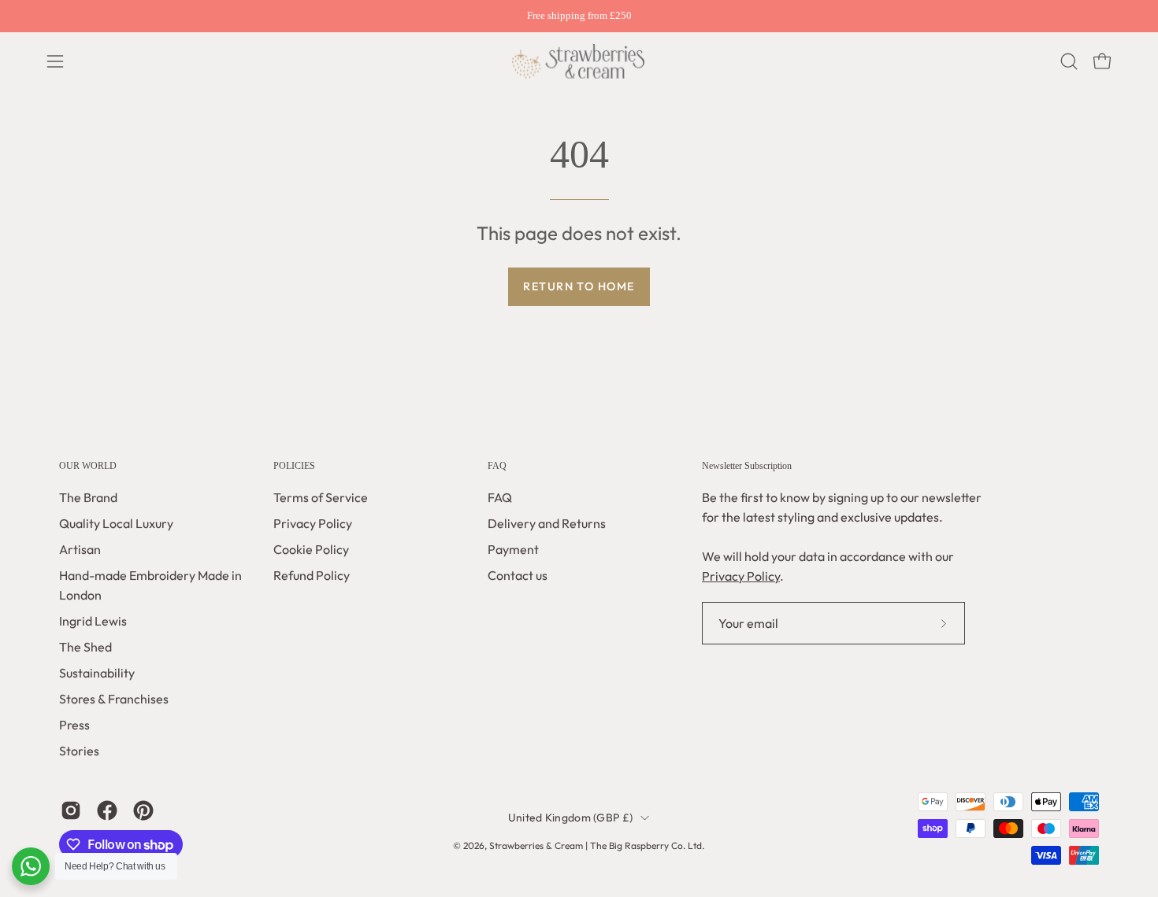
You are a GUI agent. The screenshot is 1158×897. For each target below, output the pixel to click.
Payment (513, 549)
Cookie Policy (311, 549)
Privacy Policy (312, 523)
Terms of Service (320, 497)
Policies (294, 465)
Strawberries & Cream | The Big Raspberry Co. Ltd (595, 845)
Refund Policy (311, 575)
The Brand (88, 497)
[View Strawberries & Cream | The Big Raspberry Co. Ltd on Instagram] (71, 810)
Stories (79, 751)
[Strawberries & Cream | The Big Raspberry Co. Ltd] (579, 61)
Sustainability (97, 673)
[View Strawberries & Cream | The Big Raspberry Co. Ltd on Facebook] (107, 810)
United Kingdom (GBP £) (570, 817)
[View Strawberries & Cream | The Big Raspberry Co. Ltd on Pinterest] (143, 810)
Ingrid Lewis (93, 621)
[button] (1069, 61)
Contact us (517, 575)
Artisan (80, 549)
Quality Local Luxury (116, 523)
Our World (88, 465)
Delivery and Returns (547, 523)
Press (74, 725)
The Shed (85, 647)
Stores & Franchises (114, 699)
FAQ (497, 465)
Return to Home (578, 286)
